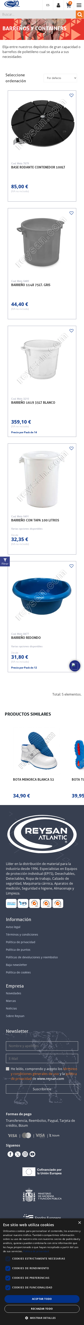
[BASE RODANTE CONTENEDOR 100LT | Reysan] (42, 125)
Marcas (11, 1001)
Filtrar (5, 563)
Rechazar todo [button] (42, 1308)
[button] (4, 763)
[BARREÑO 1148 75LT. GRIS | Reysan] (42, 242)
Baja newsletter (16, 965)
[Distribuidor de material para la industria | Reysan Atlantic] (11, 4)
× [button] (79, 1222)
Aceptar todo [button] (42, 1299)
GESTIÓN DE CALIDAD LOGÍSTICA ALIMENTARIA (23, 903)
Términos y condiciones (22, 934)
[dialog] (42, 1271)
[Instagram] (24, 1154)
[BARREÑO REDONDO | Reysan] (42, 595)
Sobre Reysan (15, 1016)
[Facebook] (9, 1154)
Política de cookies (18, 972)
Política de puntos (18, 950)
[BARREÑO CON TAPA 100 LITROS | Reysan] (42, 478)
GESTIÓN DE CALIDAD (46, 903)
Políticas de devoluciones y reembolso (32, 957)
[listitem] (36, 763)
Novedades (13, 993)
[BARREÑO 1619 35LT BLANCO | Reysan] (42, 360)
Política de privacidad (20, 942)
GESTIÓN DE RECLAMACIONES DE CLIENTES (34, 903)
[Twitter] (17, 1154)
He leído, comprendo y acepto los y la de (44, 1074)
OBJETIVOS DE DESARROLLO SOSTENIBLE (11, 903)
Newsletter (17, 1031)
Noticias (11, 1008)
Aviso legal (13, 927)
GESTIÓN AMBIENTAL (57, 903)
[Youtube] (31, 1154)
